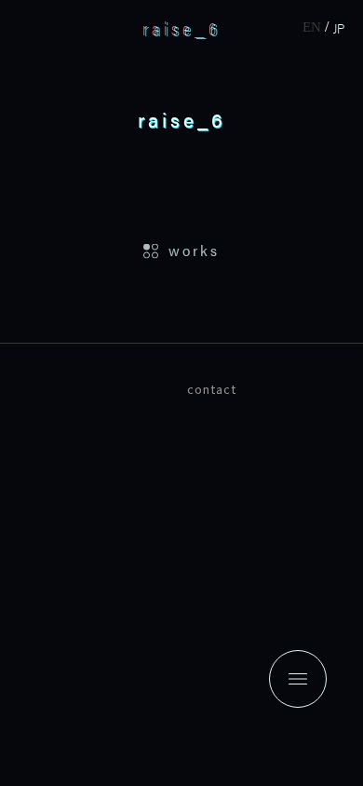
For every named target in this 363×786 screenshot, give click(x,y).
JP (338, 27)
